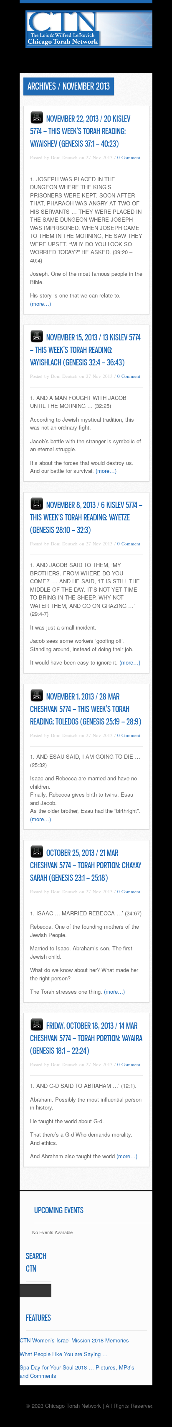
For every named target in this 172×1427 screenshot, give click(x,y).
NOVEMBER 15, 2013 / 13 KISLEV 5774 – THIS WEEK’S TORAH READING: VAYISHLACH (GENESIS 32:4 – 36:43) (85, 349)
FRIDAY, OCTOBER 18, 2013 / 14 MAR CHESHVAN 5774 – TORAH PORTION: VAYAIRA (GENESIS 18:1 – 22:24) (86, 1038)
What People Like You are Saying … (64, 1354)
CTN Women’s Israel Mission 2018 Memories (74, 1340)
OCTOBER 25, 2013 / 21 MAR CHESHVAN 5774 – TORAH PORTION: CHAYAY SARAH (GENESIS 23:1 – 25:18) (86, 865)
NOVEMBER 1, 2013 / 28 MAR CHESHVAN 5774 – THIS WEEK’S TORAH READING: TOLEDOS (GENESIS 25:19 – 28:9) (85, 709)
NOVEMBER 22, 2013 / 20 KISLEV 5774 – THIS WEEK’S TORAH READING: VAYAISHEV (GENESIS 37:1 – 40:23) (80, 131)
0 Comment (128, 157)
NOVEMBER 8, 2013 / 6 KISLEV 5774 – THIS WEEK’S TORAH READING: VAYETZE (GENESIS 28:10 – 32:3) (86, 517)
